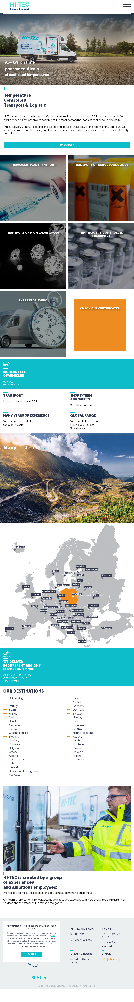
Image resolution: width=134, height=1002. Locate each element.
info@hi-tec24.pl (112, 959)
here (53, 936)
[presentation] (128, 78)
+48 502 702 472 (110, 944)
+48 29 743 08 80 (111, 935)
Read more (67, 145)
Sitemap (43, 986)
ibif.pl (91, 986)
